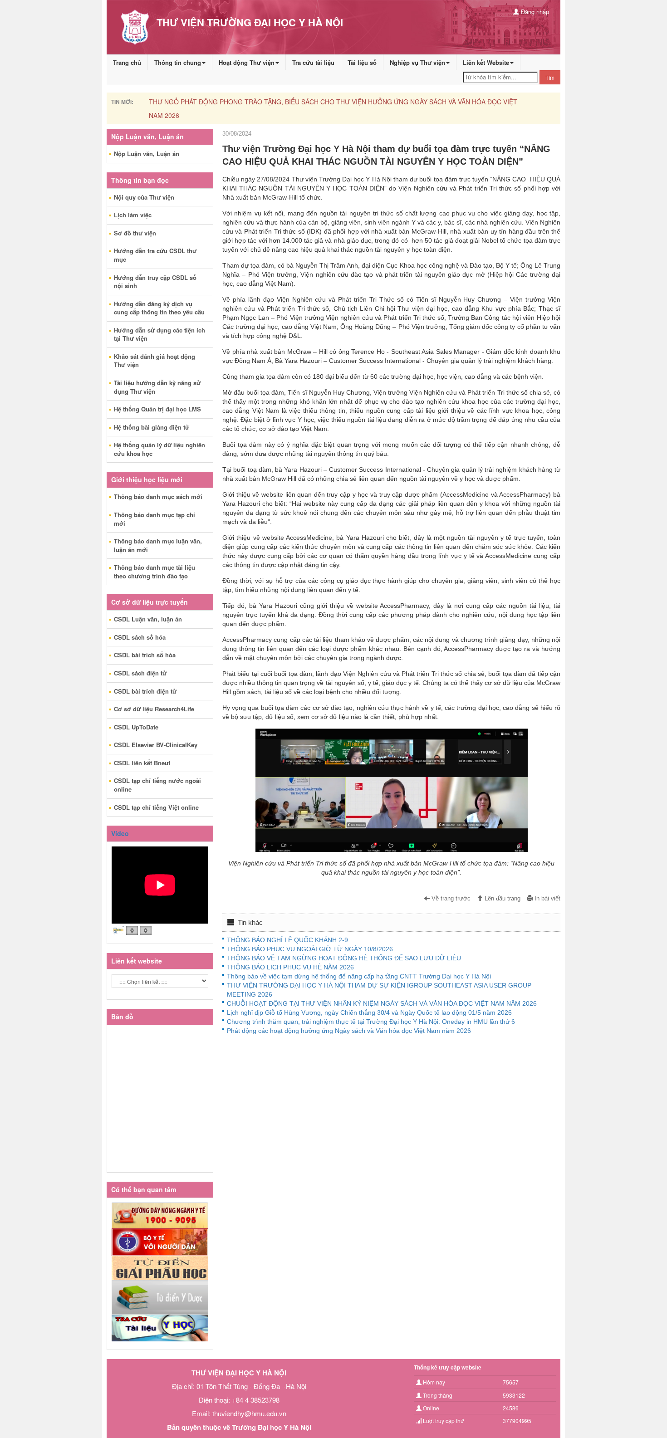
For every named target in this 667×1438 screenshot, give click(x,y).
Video (120, 833)
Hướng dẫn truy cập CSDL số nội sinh (155, 281)
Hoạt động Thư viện (247, 62)
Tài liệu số (362, 62)
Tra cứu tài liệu (313, 62)
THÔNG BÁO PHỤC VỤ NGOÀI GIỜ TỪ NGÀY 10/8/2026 (310, 949)
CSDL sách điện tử (140, 673)
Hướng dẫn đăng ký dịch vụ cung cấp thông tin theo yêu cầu (159, 308)
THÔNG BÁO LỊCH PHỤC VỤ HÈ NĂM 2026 (290, 967)
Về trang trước (450, 898)
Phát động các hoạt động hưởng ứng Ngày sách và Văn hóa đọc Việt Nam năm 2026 (349, 1030)
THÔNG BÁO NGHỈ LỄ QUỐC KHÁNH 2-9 (287, 940)
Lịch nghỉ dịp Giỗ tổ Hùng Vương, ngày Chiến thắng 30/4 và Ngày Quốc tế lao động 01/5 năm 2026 (369, 1012)
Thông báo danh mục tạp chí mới (154, 519)
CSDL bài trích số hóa (145, 655)
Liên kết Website (486, 62)
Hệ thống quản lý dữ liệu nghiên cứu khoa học (159, 449)
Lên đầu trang (501, 898)
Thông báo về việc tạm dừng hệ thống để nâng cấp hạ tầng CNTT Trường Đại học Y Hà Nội (359, 976)
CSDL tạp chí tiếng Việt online (156, 807)
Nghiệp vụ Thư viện (417, 62)
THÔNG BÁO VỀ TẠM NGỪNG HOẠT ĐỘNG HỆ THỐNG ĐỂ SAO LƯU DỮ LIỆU (344, 958)
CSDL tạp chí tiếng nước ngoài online (157, 784)
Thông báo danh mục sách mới (158, 496)
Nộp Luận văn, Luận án (146, 153)
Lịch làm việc (133, 214)
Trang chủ (127, 62)
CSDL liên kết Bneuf (142, 762)
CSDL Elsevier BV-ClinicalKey (155, 744)
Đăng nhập (534, 11)
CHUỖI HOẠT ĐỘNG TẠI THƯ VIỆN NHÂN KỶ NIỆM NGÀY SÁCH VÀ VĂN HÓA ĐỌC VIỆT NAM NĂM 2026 (382, 1003)
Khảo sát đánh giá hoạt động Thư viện (154, 360)
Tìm (549, 77)
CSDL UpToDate (136, 727)
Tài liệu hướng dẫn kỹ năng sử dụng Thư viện (157, 387)
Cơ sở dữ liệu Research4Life (154, 708)
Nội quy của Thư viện (144, 197)
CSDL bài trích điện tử (145, 691)
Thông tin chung (177, 62)
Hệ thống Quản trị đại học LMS (157, 409)
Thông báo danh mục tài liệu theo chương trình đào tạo (154, 571)
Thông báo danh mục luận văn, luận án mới (158, 545)
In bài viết (546, 898)
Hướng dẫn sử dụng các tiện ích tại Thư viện (159, 334)
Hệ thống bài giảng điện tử (151, 427)
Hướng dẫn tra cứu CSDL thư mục (155, 255)
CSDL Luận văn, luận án (148, 619)
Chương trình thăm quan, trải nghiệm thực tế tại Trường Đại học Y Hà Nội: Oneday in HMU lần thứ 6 (371, 1021)
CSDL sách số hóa (140, 637)
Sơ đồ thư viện (135, 233)
